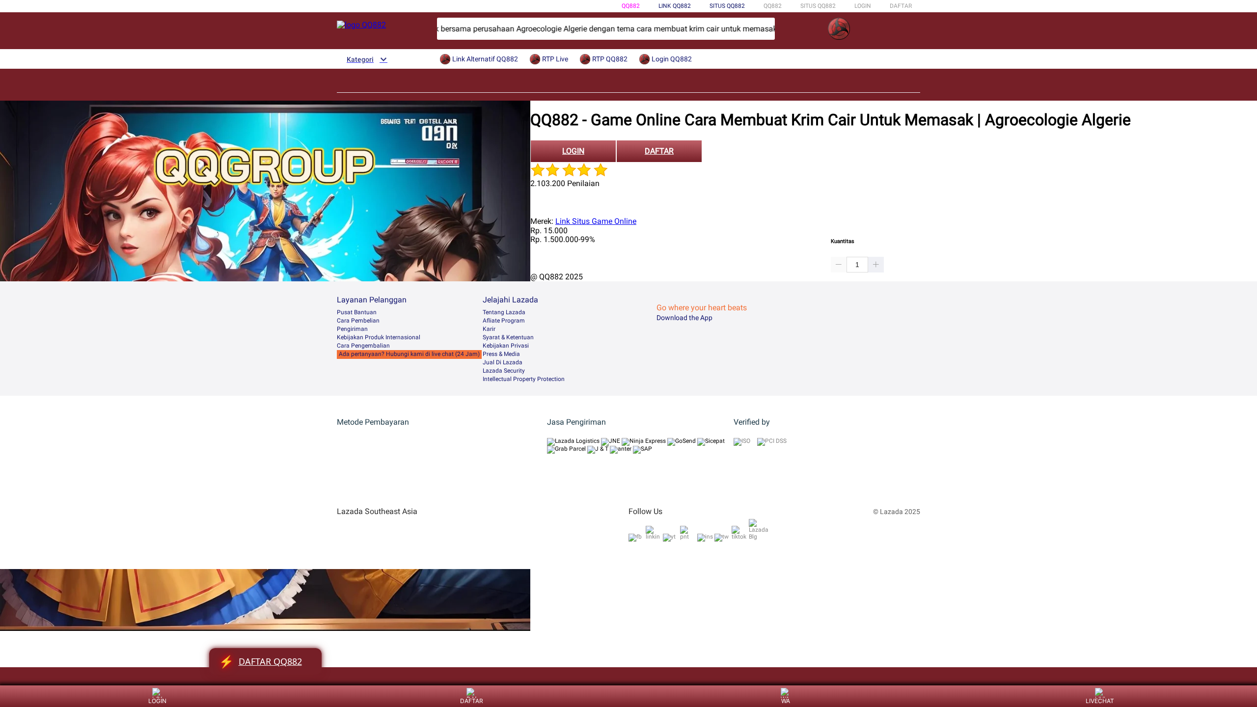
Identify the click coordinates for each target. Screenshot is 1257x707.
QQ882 (631, 5)
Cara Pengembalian (363, 345)
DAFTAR (901, 5)
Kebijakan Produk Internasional (378, 337)
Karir (489, 329)
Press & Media (501, 354)
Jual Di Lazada (502, 362)
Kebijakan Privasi (506, 345)
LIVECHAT (1100, 701)
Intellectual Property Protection (524, 379)
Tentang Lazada (504, 312)
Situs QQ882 (727, 5)
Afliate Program (504, 320)
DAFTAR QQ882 (260, 661)
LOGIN (862, 5)
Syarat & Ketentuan (508, 337)
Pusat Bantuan (357, 312)
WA (785, 701)
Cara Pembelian (358, 320)
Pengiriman (352, 329)
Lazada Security (504, 370)
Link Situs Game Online (595, 221)
